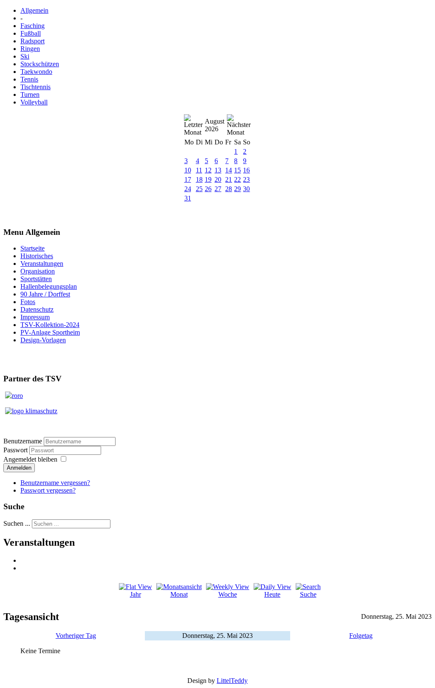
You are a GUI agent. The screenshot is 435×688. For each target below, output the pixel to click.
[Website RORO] (14, 395)
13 (218, 170)
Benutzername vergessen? (55, 482)
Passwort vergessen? (48, 490)
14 (228, 170)
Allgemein (34, 10)
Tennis (29, 79)
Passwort (16, 450)
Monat (179, 594)
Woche (227, 594)
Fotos (27, 301)
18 (199, 179)
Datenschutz (37, 309)
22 (237, 179)
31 (187, 198)
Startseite (32, 248)
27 (218, 188)
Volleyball (34, 102)
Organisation (37, 271)
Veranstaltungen (41, 263)
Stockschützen (39, 64)
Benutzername (22, 441)
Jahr (135, 594)
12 (208, 170)
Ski (24, 56)
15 (237, 170)
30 (246, 188)
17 (187, 179)
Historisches (36, 255)
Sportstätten (36, 278)
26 (208, 188)
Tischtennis (35, 86)
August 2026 (214, 125)
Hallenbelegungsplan (48, 286)
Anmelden (19, 468)
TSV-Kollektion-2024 (49, 324)
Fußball (30, 33)
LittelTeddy (232, 680)
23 (246, 179)
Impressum (35, 317)
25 (199, 188)
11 (199, 170)
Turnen (30, 94)
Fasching (32, 25)
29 (237, 188)
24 (187, 188)
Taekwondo (36, 71)
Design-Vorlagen (43, 340)
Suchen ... (16, 523)
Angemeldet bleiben (30, 459)
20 (218, 179)
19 (208, 179)
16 (246, 170)
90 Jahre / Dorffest (45, 294)
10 (187, 170)
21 (228, 179)
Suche (308, 594)
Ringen (30, 48)
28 (228, 188)
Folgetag (361, 635)
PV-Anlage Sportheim (50, 332)
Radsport (32, 41)
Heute (272, 594)
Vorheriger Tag (76, 635)
